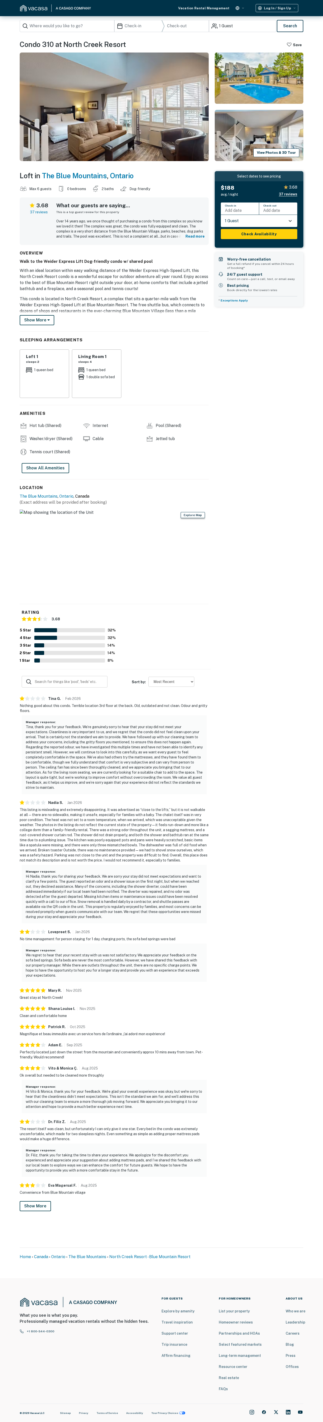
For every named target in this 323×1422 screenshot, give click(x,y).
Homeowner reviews (236, 1322)
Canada (41, 1256)
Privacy (83, 1412)
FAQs (223, 1389)
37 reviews (39, 212)
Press (290, 1356)
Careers (293, 1333)
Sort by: (139, 682)
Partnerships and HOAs (239, 1333)
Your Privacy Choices (164, 1412)
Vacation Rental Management (203, 8)
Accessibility (134, 1412)
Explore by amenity (178, 1311)
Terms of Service (107, 1412)
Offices (292, 1367)
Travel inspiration (177, 1322)
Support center (175, 1333)
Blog (290, 1344)
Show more (35, 320)
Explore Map (193, 515)
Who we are (295, 1311)
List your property (234, 1311)
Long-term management (240, 1356)
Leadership (295, 1322)
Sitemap (65, 1412)
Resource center (233, 1367)
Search (290, 25)
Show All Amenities (45, 468)
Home (25, 1256)
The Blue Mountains (74, 175)
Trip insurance (174, 1344)
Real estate (229, 1378)
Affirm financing (176, 1356)
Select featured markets (240, 1344)
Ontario (122, 175)
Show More (35, 1206)
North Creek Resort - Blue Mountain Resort (150, 1256)
